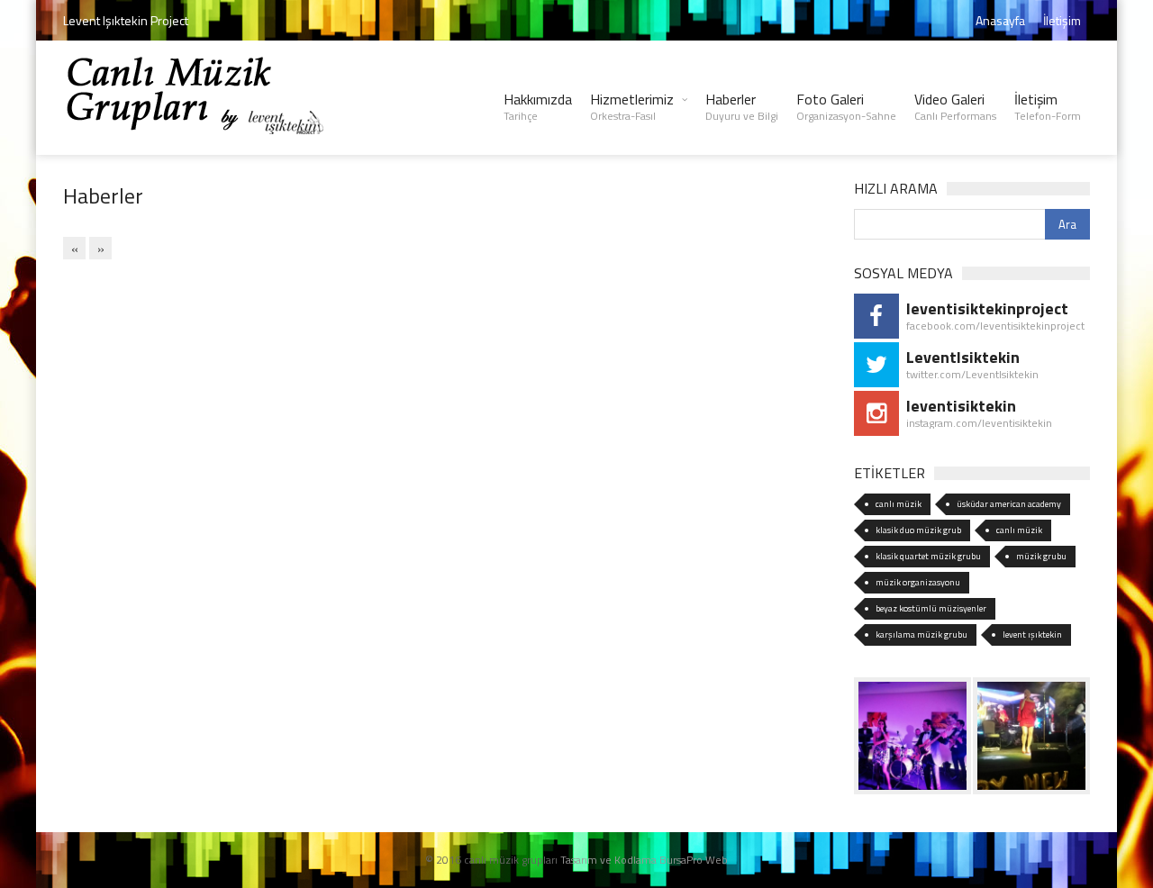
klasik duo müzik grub (918, 530)
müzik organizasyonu (918, 582)
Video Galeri (955, 106)
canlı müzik (898, 504)
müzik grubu (1041, 556)
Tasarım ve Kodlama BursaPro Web (644, 859)
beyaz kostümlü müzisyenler (931, 608)
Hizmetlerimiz (632, 106)
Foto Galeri (846, 106)
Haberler (741, 106)
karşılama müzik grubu (921, 634)
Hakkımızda (538, 106)
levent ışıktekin (1032, 634)
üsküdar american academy (1009, 504)
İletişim (1062, 20)
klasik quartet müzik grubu (928, 556)
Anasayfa (1000, 20)
